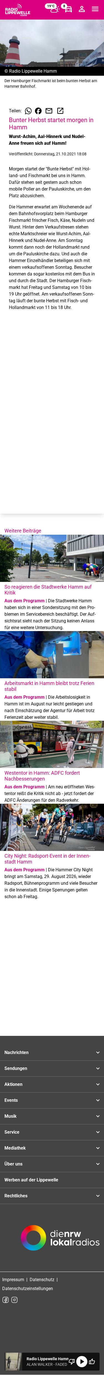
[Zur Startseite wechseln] (17, 10)
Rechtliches (15, 1195)
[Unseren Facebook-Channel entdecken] (5, 1300)
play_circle (81, 1361)
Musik (10, 1116)
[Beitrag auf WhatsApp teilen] (28, 111)
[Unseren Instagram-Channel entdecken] (14, 1300)
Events (11, 1100)
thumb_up (91, 1361)
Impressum (13, 1279)
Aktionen (13, 1084)
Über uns (13, 1164)
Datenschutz (42, 1279)
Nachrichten (16, 1052)
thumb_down (72, 1361)
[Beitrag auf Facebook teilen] (38, 111)
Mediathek (15, 1148)
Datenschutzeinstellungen (27, 1288)
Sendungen (15, 1068)
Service (11, 1132)
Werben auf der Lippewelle (31, 1180)
